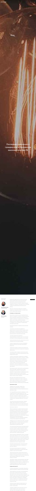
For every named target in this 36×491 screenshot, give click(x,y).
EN (32, 2)
